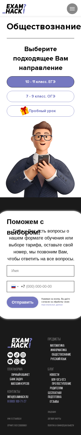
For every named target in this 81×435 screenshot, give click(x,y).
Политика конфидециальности (61, 425)
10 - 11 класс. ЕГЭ (40, 81)
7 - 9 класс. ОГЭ (40, 96)
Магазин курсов (20, 384)
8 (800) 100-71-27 (16, 401)
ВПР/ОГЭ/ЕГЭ (59, 380)
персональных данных (52, 305)
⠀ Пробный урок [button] (40, 111)
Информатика (59, 350)
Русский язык (58, 359)
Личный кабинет (20, 375)
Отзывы (54, 402)
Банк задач (16, 379)
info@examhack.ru (17, 397)
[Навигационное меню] (72, 8)
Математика (57, 346)
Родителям (56, 388)
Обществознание (61, 355)
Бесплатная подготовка (54, 395)
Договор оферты (54, 419)
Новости (54, 375)
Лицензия (52, 412)
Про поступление (61, 384)
